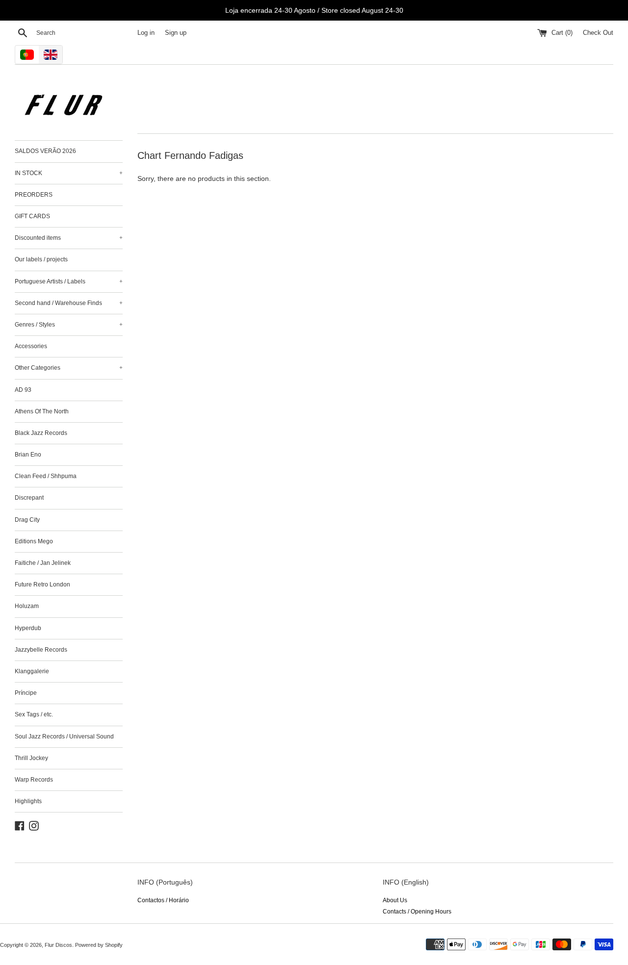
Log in (146, 32)
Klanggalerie (32, 671)
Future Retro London (42, 584)
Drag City (27, 519)
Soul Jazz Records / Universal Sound (64, 736)
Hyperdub (28, 628)
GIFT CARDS (32, 216)
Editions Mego (34, 541)
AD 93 (23, 389)
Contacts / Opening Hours (417, 911)
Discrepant (29, 497)
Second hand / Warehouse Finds (69, 303)
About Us (395, 900)
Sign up (175, 32)
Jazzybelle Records (41, 649)
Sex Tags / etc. (34, 714)
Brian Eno (28, 454)
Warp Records (34, 779)
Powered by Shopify (99, 945)
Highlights (28, 801)
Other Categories (69, 367)
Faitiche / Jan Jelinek (43, 562)
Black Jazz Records (41, 433)
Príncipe (26, 692)
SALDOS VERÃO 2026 (45, 151)
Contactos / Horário (163, 900)
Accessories (31, 346)
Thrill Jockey (31, 758)
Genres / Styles (69, 324)
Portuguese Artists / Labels (69, 281)
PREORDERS (33, 194)
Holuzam (27, 606)
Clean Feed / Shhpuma (46, 476)
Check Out (598, 32)
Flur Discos (58, 945)
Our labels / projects (41, 259)
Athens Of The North (42, 411)
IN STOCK (69, 173)
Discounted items (69, 237)
